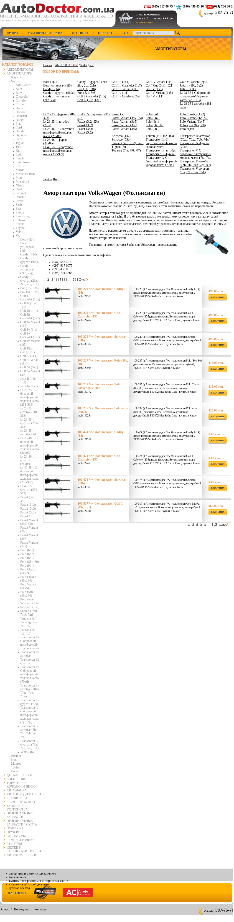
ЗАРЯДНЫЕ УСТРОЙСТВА (17, 807)
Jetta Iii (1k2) (29, 386)
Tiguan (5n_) (28, 618)
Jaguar (20, 143)
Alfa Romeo (23, 85)
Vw (18, 235)
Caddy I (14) (28, 254)
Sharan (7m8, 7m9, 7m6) (29, 612)
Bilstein (16, 756)
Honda (20, 131)
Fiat (18, 123)
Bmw (19, 92)
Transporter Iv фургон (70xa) (30, 702)
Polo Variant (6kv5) (28, 586)
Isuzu (19, 139)
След (82, 279)
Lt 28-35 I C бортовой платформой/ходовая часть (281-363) (29, 397)
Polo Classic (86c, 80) (28, 578)
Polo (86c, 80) (29, 561)
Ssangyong (23, 216)
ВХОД (125, 33)
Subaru (20, 220)
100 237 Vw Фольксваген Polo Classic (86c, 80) (99, 386)
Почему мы (21, 909)
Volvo (19, 231)
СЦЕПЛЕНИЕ (16, 779)
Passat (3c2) (28, 512)
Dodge (20, 119)
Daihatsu (21, 116)
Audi (19, 89)
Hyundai (21, 135)
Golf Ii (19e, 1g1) (89, 100)
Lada (19, 154)
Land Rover (23, 162)
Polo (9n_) (27, 565)
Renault (20, 197)
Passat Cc (26, 516)
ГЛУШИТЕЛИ (17, 798)
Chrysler (21, 100)
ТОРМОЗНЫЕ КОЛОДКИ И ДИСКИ (22, 784)
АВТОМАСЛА (17, 790)
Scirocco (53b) (29, 607)
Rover (19, 201)
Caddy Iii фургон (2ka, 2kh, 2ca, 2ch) (29, 280)
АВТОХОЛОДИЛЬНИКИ (24, 794)
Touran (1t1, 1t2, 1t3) (28, 631)
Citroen (20, 104)
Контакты (40, 909)
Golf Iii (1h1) (29, 310)
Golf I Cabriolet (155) (30, 297)
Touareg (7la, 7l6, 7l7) (29, 624)
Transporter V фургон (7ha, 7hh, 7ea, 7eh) (29, 744)
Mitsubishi (22, 181)
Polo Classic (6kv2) (28, 571)
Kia (18, 150)
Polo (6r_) (27, 558)
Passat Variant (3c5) (124, 129)
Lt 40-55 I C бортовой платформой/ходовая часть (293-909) (29, 475)
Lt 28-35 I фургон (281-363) (29, 423)
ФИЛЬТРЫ (14, 843)
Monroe (16, 763)
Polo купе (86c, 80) (26, 593)
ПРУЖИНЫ (15, 832)
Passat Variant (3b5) (124, 121)
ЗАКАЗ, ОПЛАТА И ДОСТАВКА (45, 33)
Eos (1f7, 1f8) (29, 288)
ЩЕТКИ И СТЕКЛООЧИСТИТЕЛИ (24, 849)
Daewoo (21, 112)
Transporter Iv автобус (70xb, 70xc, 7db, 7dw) (30, 691)
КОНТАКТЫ (105, 33)
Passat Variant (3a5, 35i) (29, 521)
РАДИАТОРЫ (16, 836)
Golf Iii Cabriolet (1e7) (30, 316)
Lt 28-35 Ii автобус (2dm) (29, 432)
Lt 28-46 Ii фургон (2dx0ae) (27, 460)
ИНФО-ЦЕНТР (80, 33)
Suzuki (20, 224)
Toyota (20, 228)
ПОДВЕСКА (15, 828)
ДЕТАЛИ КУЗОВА (20, 775)
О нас (5, 909)
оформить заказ (144, 22)
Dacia (19, 108)
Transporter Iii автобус (29, 653)
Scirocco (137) (29, 603)
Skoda (20, 212)
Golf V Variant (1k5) (159, 92)
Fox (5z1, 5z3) (29, 292)
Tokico (15, 767)
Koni (14, 759)
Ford (19, 127)
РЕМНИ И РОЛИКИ (21, 840)
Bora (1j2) (27, 239)
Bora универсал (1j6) (27, 247)
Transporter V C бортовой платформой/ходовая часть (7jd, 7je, (29, 715)
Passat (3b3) (28, 508)
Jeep (18, 147)
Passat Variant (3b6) (124, 125)
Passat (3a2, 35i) (88, 121)
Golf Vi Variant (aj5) (193, 82)
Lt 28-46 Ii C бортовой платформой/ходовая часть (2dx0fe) (29, 445)
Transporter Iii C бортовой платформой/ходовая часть (29, 643)
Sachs (14, 81)
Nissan (20, 185)
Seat (18, 208)
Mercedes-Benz (25, 174)
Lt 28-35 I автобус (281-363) (29, 412)
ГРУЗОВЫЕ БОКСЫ (21, 802)
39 (74, 279)
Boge (14, 771)
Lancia (20, 158)
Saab (19, 204)
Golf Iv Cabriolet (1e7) (30, 335)
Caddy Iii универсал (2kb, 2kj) (27, 269)
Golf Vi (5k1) (29, 367)
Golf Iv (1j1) (28, 329)
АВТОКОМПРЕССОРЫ (23, 855)
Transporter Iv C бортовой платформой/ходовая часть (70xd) (29, 674)
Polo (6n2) (27, 554)
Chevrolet (22, 96)
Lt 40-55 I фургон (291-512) (29, 489)
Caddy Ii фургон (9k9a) (30, 260)
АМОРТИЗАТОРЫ (20, 73)
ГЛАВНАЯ (12, 33)
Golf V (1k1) (28, 356)
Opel (19, 189)
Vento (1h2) (28, 752)
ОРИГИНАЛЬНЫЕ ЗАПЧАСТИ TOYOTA (22, 822)
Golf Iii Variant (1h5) (125, 89)
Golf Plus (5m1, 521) (27, 350)
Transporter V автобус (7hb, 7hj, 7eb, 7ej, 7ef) (29, 731)
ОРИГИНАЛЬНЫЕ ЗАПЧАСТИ (20, 815)
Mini (19, 177)
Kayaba (16, 77)
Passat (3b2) (28, 504)
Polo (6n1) (27, 550)
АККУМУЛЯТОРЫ (20, 69)
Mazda (20, 170)
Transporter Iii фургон (29, 661)
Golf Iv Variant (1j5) (159, 82)
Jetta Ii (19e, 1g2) (191, 85)
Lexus (19, 166)
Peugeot (21, 193)
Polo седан (27, 599)
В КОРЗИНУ (217, 297)
